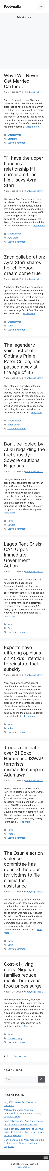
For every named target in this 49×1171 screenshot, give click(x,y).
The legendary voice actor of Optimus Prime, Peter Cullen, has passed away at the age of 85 (22, 358)
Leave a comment (16, 142)
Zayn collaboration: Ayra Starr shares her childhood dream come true (24, 265)
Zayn (10, 325)
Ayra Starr (12, 237)
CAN (9, 628)
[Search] (41, 1079)
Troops (11, 834)
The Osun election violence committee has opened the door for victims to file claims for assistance (23, 869)
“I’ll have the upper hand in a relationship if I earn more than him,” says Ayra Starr (23, 171)
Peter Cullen (13, 424)
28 (15, 1056)
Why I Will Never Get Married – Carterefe (21, 81)
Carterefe (12, 139)
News (10, 521)
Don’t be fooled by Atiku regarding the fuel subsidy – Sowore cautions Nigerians (24, 454)
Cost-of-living (14, 1038)
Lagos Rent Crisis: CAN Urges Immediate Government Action (23, 554)
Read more (33, 126)
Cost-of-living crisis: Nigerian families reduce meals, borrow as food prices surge (22, 975)
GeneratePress (24, 1167)
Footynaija (12, 6)
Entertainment (14, 134)
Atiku (10, 728)
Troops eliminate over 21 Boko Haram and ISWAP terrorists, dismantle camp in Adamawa (23, 761)
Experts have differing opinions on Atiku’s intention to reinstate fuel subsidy (24, 658)
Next (22, 1056)
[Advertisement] (24, 43)
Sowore (11, 524)
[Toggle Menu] (46, 1157)
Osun (10, 945)
